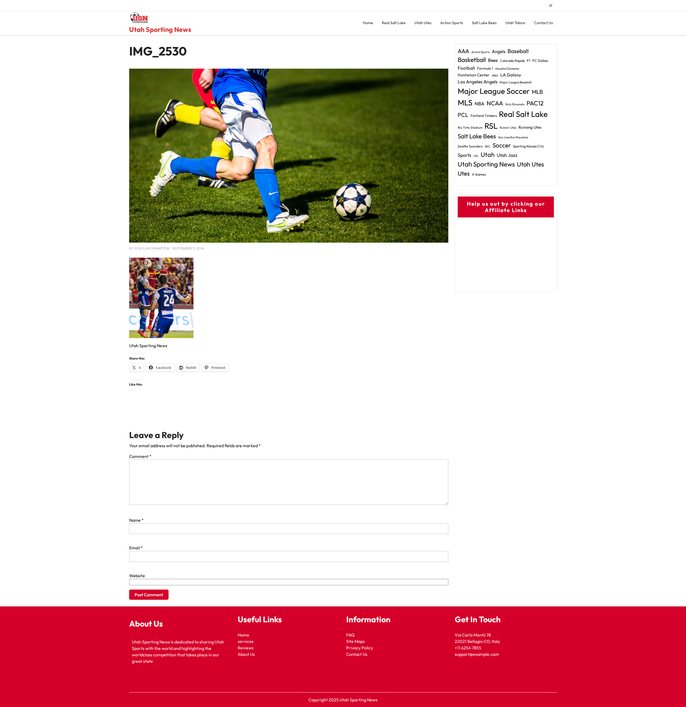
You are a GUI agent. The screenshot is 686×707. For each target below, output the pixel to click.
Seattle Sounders (470, 146)
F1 (528, 60)
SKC (487, 146)
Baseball (518, 50)
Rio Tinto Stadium (470, 127)
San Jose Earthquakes (513, 137)
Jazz (494, 75)
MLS (465, 103)
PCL (463, 115)
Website (137, 575)
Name (136, 520)
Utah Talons (515, 22)
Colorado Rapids (512, 60)
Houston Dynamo (507, 68)
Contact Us (543, 22)
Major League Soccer (494, 91)
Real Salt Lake (394, 22)
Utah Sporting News (160, 29)
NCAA (495, 103)
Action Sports (451, 22)
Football (466, 68)
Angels (498, 51)
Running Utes (530, 127)
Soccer (502, 145)
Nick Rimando (514, 104)
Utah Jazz (507, 155)
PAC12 (535, 103)
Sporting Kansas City (528, 146)
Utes (464, 173)
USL (476, 156)
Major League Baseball (515, 82)
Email (136, 547)
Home (368, 22)
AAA (463, 51)
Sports (464, 155)
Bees (493, 60)
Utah (488, 154)
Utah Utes (423, 22)
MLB (537, 91)
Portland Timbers (484, 115)
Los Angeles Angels (477, 82)
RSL (491, 126)
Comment (140, 456)
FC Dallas (540, 60)
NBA (479, 104)
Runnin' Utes (508, 127)
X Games (479, 174)
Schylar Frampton (152, 248)
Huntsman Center (473, 74)
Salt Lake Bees (484, 22)
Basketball (472, 60)
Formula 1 (485, 68)
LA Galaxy (510, 74)
